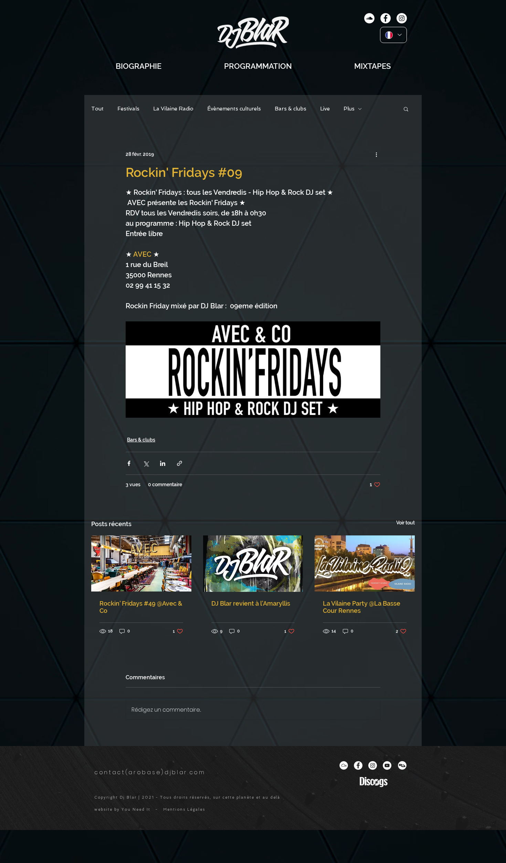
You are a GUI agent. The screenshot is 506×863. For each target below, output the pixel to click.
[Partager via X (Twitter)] (146, 463)
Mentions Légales (184, 809)
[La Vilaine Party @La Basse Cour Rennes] (365, 563)
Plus (349, 109)
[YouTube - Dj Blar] (387, 765)
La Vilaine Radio (173, 109)
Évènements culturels (234, 109)
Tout (97, 109)
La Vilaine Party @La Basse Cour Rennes (361, 607)
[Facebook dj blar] (358, 765)
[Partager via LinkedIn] (162, 463)
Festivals (128, 109)
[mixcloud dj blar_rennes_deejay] (343, 765)
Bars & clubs (290, 109)
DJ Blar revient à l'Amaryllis (250, 603)
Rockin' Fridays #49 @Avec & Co (140, 607)
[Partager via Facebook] (129, 463)
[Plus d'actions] (376, 154)
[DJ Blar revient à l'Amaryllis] (253, 563)
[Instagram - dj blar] (402, 18)
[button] (406, 108)
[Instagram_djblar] (372, 765)
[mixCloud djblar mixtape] (369, 18)
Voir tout (405, 522)
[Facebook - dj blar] (385, 18)
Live (325, 109)
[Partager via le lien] (179, 463)
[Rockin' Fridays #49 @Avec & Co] (141, 563)
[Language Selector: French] (393, 35)
